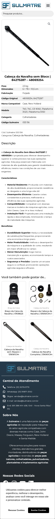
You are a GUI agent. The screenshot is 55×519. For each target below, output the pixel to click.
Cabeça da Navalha (22, 135)
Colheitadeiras (41, 135)
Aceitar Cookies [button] (38, 510)
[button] (48, 5)
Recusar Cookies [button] (16, 510)
